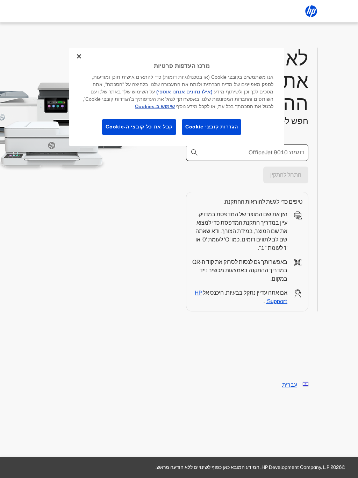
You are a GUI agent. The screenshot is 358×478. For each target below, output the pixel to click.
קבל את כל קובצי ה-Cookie (139, 126)
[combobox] (247, 152)
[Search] (194, 152)
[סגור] (79, 56)
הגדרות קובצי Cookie (211, 126)
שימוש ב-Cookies (155, 106)
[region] (176, 97)
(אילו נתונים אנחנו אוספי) (185, 91)
